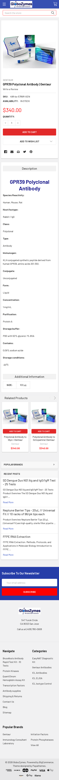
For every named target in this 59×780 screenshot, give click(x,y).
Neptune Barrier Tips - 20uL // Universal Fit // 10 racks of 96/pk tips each (29, 512)
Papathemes (39, 765)
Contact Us (8, 701)
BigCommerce (46, 762)
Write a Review (10, 89)
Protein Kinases (11, 670)
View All (35, 745)
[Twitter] (24, 151)
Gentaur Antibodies (42, 667)
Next (54, 398)
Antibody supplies (12, 690)
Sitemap (7, 712)
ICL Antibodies (39, 672)
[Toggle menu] (4, 4)
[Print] (18, 151)
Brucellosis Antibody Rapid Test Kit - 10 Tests (13, 662)
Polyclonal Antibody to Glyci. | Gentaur (15, 438)
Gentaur (7, 734)
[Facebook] (5, 151)
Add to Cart (15, 431)
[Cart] (55, 4)
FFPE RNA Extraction (16, 536)
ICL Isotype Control (42, 683)
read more (8, 502)
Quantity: (9, 116)
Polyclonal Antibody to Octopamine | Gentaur (44, 438)
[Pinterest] (31, 151)
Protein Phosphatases (42, 739)
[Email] (12, 151)
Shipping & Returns (12, 696)
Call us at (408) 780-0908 (29, 629)
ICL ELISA (37, 678)
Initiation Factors (39, 734)
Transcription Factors (14, 685)
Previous (50, 398)
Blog (5, 707)
